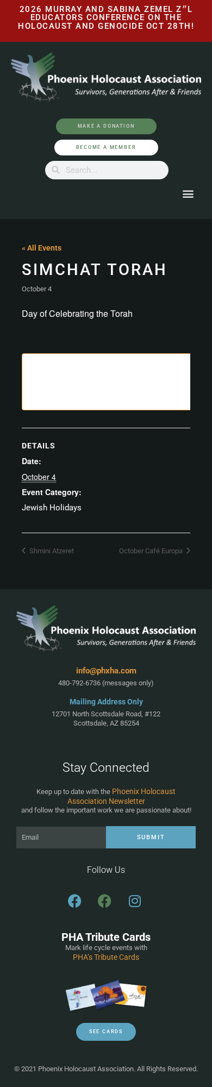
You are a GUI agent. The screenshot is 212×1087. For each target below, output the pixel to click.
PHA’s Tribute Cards (106, 957)
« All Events (41, 247)
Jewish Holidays (52, 508)
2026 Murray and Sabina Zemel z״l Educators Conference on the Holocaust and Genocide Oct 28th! (106, 17)
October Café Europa (151, 551)
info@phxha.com (106, 671)
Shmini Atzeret (51, 551)
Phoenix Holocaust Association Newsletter (121, 796)
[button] (188, 194)
